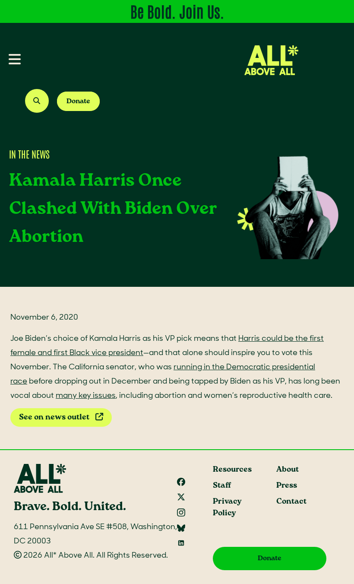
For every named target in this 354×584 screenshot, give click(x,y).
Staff (222, 486)
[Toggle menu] (11, 60)
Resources (232, 470)
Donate (78, 101)
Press (286, 486)
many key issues (86, 396)
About (287, 470)
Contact (291, 502)
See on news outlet (55, 417)
